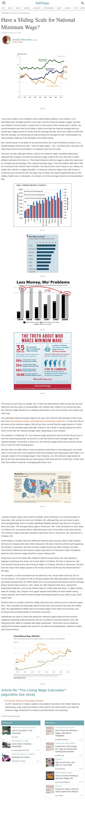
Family (59, 8)
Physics (58, 786)
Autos (10, 8)
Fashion (67, 8)
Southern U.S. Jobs (20, 741)
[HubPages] (42, 3)
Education (36, 8)
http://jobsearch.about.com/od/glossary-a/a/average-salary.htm (37, 421)
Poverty (59, 759)
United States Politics (65, 727)
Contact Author (17, 42)
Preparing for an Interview (24, 727)
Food (75, 8)
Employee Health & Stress (23, 754)
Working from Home (20, 757)
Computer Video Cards (65, 743)
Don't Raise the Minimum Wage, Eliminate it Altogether (66, 733)
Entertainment (49, 8)
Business (27, 8)
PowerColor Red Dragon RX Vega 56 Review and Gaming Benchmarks (66, 749)
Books (18, 8)
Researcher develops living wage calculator (24, 701)
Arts (3, 8)
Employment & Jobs (63, 773)
